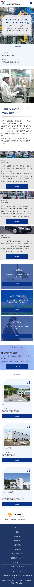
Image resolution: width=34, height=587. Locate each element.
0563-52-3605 (11, 353)
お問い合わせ (17, 562)
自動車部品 (17, 545)
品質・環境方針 (17, 553)
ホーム (17, 528)
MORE (17, 186)
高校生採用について (8, 55)
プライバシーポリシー (17, 566)
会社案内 (17, 532)
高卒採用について (17, 558)
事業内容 (17, 536)
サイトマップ (17, 571)
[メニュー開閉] (31, 3)
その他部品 (17, 549)
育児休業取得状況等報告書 (10, 62)
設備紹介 (17, 540)
